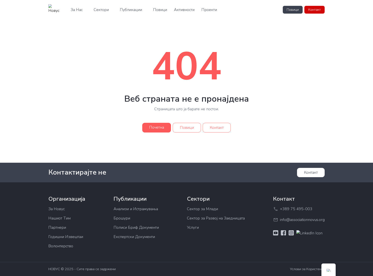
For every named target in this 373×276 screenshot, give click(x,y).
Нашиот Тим (59, 218)
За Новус (56, 208)
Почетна (156, 127)
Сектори (101, 9)
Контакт (314, 9)
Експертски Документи (134, 236)
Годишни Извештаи (65, 236)
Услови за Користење (307, 269)
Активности (184, 9)
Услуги (193, 227)
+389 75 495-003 (296, 208)
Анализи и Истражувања (136, 208)
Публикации (131, 9)
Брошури (122, 218)
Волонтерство (60, 246)
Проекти (209, 9)
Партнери (57, 227)
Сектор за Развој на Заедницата (216, 218)
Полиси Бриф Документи (136, 227)
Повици (160, 9)
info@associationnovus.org (302, 219)
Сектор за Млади (202, 208)
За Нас (77, 9)
